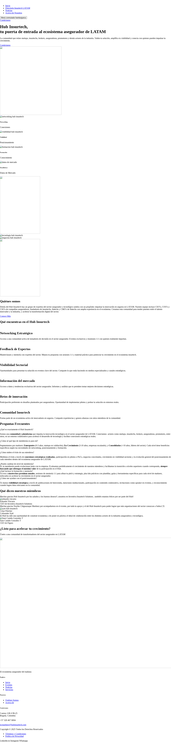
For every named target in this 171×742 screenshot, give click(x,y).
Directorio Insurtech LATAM (17, 8)
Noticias (8, 10)
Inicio (7, 6)
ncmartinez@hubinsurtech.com (13, 725)
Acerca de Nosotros (13, 13)
